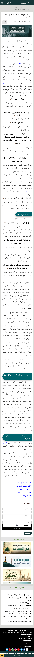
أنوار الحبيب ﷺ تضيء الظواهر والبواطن (19, 605)
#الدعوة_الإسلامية (26, 489)
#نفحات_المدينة (26, 496)
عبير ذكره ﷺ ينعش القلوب (22, 608)
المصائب (4, 443)
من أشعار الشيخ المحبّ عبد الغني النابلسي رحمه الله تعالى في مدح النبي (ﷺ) (18, 612)
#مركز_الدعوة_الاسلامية (24, 483)
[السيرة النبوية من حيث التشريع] (17, 561)
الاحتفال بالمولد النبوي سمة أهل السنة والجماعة (19, 598)
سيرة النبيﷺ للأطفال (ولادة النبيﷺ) (19, 621)
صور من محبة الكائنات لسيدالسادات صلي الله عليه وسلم (17, 617)
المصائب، (5, 83)
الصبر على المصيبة (25, 191)
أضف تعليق (28, 533)
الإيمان (19, 64)
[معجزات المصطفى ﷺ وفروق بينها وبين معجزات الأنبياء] (17, 575)
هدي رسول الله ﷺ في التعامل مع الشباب (18, 595)
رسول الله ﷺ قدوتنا (24, 602)
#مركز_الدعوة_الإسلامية (24, 486)
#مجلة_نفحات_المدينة (25, 492)
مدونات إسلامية (18, 7)
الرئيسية (27, 7)
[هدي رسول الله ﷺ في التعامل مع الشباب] (17, 548)
